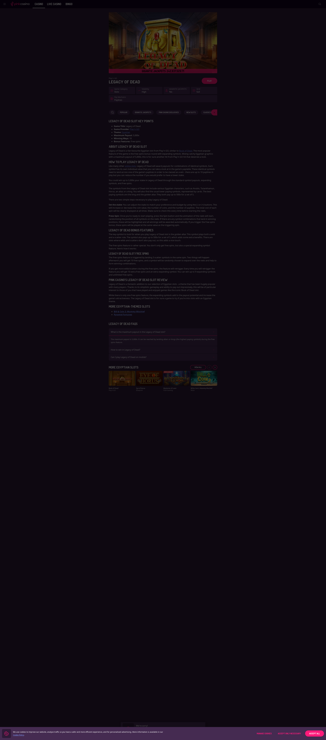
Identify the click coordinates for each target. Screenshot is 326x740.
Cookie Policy (18, 735)
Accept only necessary (289, 733)
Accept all (314, 733)
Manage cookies (264, 733)
